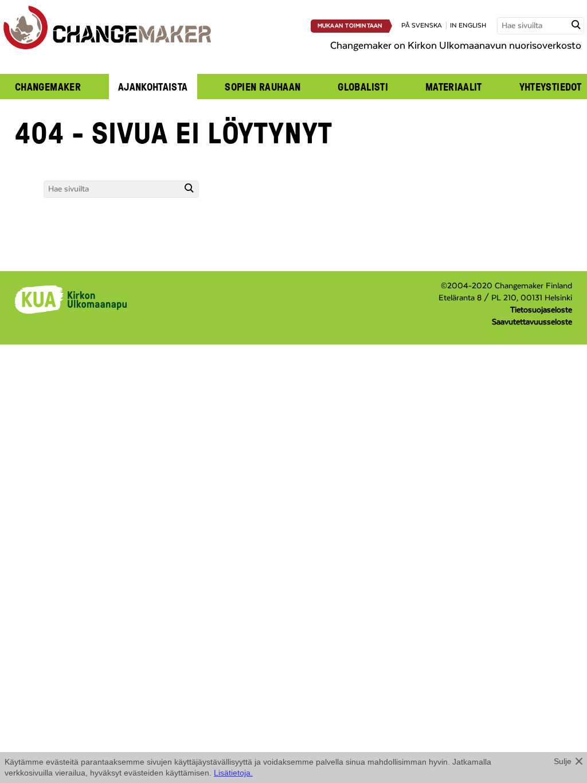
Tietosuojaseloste (541, 310)
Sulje (563, 761)
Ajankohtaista (153, 86)
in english (468, 25)
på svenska (421, 25)
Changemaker (48, 86)
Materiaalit (453, 86)
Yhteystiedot (550, 86)
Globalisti (363, 86)
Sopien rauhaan (262, 86)
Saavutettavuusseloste (532, 322)
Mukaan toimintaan (350, 25)
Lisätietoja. (233, 772)
